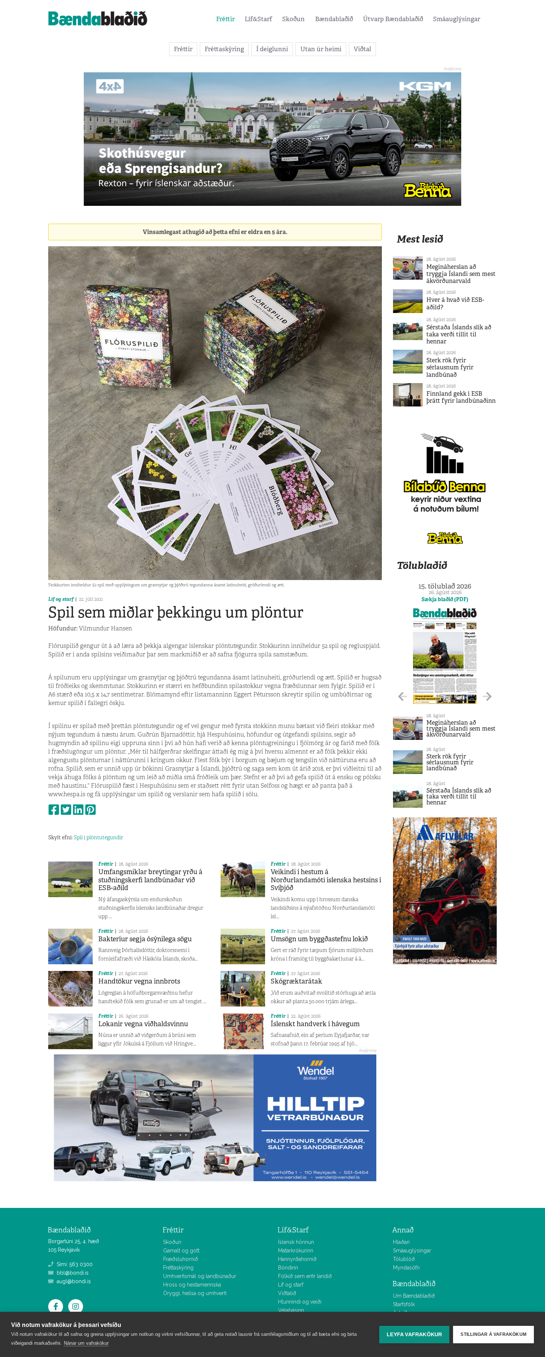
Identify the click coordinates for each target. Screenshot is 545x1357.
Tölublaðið (422, 565)
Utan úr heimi (320, 49)
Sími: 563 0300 (74, 1264)
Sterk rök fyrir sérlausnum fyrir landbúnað (449, 367)
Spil (78, 837)
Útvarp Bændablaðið (393, 19)
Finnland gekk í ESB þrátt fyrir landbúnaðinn (461, 397)
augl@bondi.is (73, 1281)
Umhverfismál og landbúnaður (199, 1276)
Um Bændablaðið (414, 1296)
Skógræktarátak (296, 981)
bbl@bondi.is (72, 1273)
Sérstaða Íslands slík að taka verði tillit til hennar (458, 334)
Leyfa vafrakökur (414, 1334)
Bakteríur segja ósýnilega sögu (145, 939)
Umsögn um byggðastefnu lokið (319, 939)
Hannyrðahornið (297, 1259)
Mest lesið (420, 239)
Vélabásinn (291, 1310)
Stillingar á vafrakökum (493, 1334)
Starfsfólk (404, 1304)
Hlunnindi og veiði (299, 1302)
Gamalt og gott (181, 1251)
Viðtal (362, 49)
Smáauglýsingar (456, 19)
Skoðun (293, 19)
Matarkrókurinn (295, 1251)
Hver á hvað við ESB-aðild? (455, 303)
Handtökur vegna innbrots (139, 981)
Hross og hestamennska (192, 1285)
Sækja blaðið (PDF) (445, 599)
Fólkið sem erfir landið (305, 1276)
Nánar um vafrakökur (86, 1343)
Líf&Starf (258, 19)
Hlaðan (401, 1242)
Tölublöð (404, 1259)
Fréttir (225, 19)
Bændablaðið (334, 19)
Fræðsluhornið (180, 1259)
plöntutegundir (104, 837)
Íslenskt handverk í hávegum (315, 1024)
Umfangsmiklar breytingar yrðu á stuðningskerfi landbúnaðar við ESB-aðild (150, 879)
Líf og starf (60, 599)
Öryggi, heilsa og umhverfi (195, 1293)
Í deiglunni (272, 49)
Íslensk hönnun (296, 1242)
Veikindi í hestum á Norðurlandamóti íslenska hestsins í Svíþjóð (326, 879)
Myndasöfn (406, 1268)
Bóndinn (288, 1268)
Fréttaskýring (224, 49)
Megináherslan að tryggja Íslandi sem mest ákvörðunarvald (461, 274)
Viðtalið (287, 1293)
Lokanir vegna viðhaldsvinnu (143, 1024)
